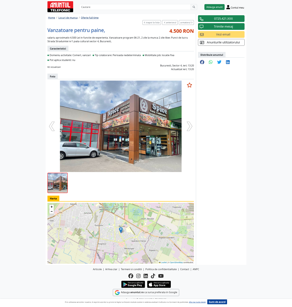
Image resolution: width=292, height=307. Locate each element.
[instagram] (138, 276)
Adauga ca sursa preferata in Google (148, 292)
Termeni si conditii (131, 269)
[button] (121, 230)
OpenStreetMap (176, 262)
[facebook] (130, 276)
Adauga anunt (214, 7)
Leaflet (164, 262)
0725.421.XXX (223, 18)
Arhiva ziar (111, 269)
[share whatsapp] (211, 62)
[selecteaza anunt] (189, 85)
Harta (53, 198)
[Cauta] (194, 7)
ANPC (196, 269)
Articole (97, 269)
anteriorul (170, 22)
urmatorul (185, 22)
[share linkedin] (228, 62)
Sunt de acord (217, 301)
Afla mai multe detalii (197, 302)
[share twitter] (219, 62)
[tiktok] (153, 276)
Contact (184, 269)
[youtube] (161, 276)
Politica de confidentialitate (161, 269)
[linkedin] (146, 276)
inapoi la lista (152, 22)
